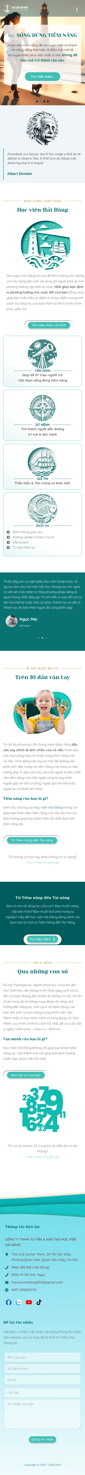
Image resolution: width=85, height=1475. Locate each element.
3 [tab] (46, 638)
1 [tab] (39, 638)
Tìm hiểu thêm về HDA (49, 325)
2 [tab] (42, 638)
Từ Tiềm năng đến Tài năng (32, 840)
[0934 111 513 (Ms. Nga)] (24, 1275)
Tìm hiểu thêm (40, 939)
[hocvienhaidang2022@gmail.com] (34, 1282)
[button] (37, 102)
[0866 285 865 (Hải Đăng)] (27, 1267)
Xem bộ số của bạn (26, 1075)
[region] (42, 52)
